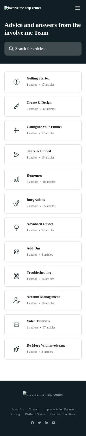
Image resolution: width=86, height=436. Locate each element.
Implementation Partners (59, 409)
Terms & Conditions (62, 414)
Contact (33, 409)
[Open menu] (78, 8)
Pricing (15, 414)
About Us (18, 409)
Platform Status (35, 414)
